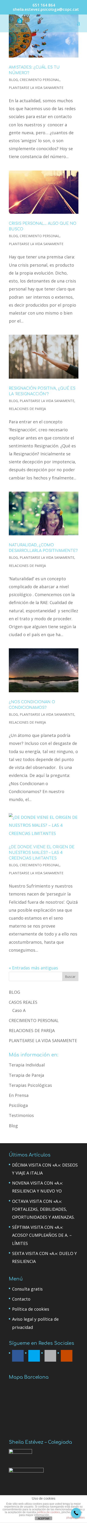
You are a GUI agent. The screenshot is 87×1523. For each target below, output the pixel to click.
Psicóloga (18, 1105)
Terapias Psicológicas (30, 1085)
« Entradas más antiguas (33, 968)
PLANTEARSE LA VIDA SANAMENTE (36, 87)
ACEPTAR (43, 1518)
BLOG (13, 79)
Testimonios (21, 1115)
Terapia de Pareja (26, 1075)
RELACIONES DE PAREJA (27, 408)
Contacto (21, 1299)
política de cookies (48, 1512)
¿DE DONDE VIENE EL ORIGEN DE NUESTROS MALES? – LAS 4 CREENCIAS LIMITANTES (41, 852)
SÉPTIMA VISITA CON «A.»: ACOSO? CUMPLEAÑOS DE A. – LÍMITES (42, 1235)
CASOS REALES (23, 1002)
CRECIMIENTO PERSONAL (40, 79)
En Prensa (19, 1095)
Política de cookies (30, 1309)
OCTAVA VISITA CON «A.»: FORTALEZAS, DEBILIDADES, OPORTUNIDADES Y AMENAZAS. (43, 1209)
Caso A (19, 1010)
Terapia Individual (27, 1065)
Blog (13, 1125)
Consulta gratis (27, 1289)
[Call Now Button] (76, 1513)
